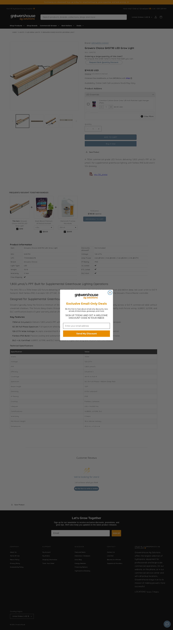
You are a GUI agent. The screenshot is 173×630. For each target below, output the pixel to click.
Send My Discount (86, 333)
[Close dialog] (110, 293)
